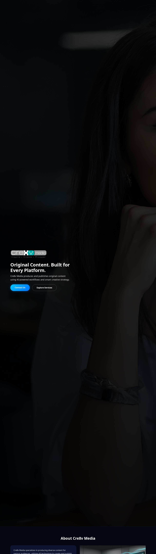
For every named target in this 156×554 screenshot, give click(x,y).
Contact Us (20, 287)
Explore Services (44, 287)
